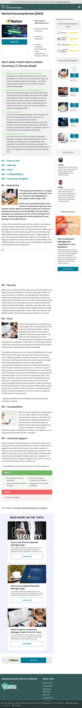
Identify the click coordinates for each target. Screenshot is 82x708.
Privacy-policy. (73, 703)
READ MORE (68, 269)
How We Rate (48, 698)
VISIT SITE (14, 42)
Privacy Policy (48, 683)
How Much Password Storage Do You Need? (30, 508)
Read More (27, 557)
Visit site (33, 660)
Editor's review (74, 80)
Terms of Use (47, 686)
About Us (46, 695)
